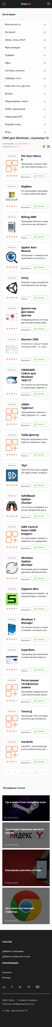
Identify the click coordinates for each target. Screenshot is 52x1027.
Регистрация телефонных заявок (30, 684)
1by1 (24, 465)
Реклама (6, 977)
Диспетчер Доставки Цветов (28, 312)
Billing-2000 (28, 217)
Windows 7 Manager (28, 621)
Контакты (7, 972)
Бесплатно (25, 177)
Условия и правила (27, 1000)
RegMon (26, 186)
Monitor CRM (29, 339)
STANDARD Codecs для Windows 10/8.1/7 (28, 375)
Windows (12, 156)
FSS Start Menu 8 (31, 157)
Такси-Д (26, 711)
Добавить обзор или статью (16, 956)
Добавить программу (12, 951)
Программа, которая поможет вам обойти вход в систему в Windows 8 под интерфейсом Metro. (34, 165)
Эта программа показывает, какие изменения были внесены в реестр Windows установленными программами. (34, 192)
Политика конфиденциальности (18, 1003)
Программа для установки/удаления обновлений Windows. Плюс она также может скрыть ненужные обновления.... (34, 571)
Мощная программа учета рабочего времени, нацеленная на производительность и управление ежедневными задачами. (34, 441)
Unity (24, 278)
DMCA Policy (8, 1000)
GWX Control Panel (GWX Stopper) (29, 530)
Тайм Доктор (30, 435)
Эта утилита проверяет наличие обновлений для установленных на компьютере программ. (34, 509)
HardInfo (27, 742)
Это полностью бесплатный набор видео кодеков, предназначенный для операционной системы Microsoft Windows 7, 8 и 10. (34, 386)
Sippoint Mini (30, 589)
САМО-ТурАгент (27, 406)
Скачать (40, 175)
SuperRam (28, 650)
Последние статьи (14, 788)
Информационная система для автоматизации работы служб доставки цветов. (34, 321)
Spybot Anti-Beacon (29, 249)
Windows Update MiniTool (27, 561)
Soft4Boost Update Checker (28, 499)
